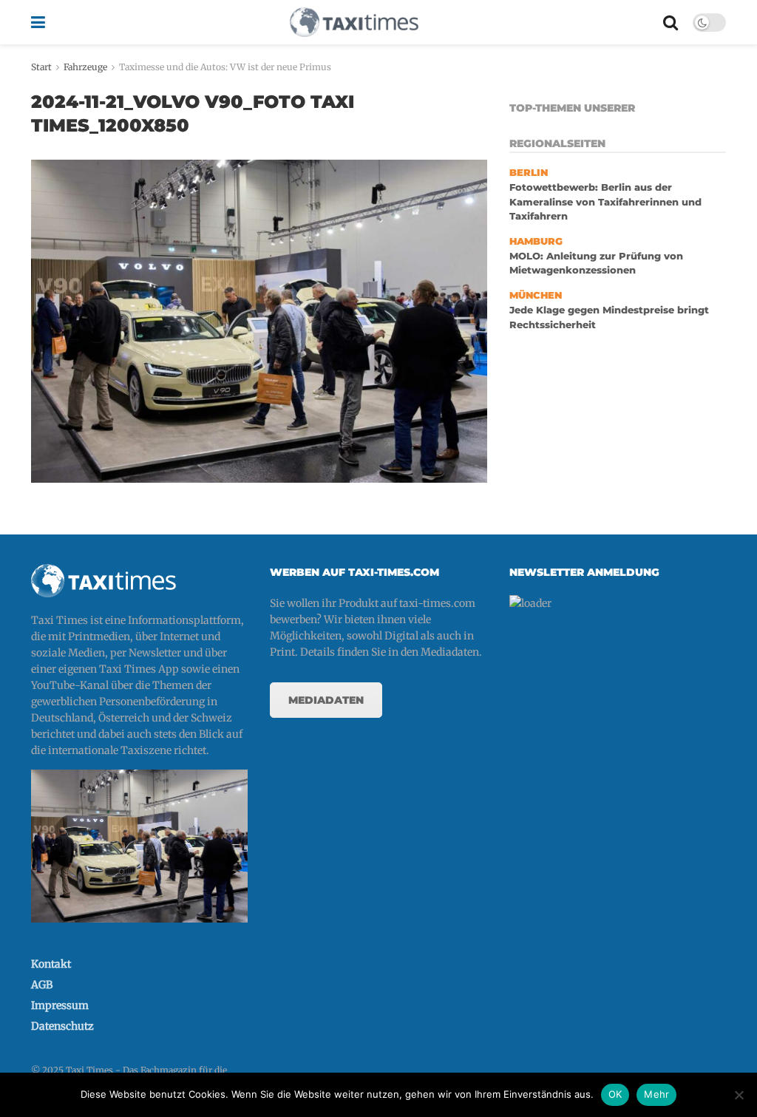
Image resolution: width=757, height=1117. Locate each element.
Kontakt (51, 964)
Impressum (60, 1005)
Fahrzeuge (85, 66)
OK (615, 1094)
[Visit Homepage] (354, 22)
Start (41, 66)
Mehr (656, 1094)
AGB (41, 984)
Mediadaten (326, 700)
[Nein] (738, 1094)
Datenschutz (62, 1026)
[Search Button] (670, 22)
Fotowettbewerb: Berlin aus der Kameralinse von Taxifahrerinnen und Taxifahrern (605, 202)
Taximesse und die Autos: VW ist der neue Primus (225, 66)
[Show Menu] (38, 22)
